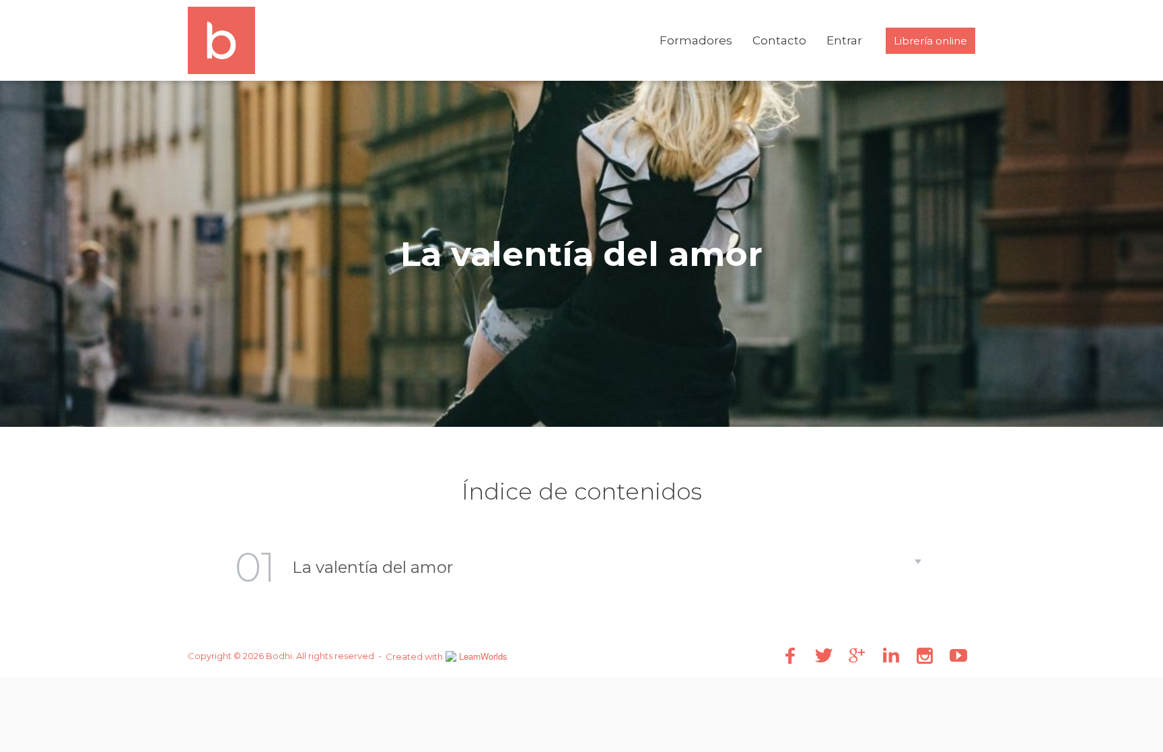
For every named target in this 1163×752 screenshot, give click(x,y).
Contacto (779, 40)
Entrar (844, 40)
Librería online (930, 40)
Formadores (696, 40)
